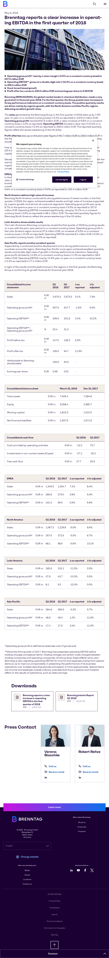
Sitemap (54, 935)
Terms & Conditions (55, 921)
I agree (83, 180)
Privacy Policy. (63, 172)
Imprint (55, 914)
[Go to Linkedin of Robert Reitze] (80, 777)
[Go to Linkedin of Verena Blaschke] (46, 777)
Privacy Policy (54, 901)
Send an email (56, 772)
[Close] (93, 140)
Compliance (55, 908)
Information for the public (54, 928)
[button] (104, 953)
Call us (52, 766)
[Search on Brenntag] (94, 4)
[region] (54, 162)
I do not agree (62, 180)
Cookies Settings (26, 179)
